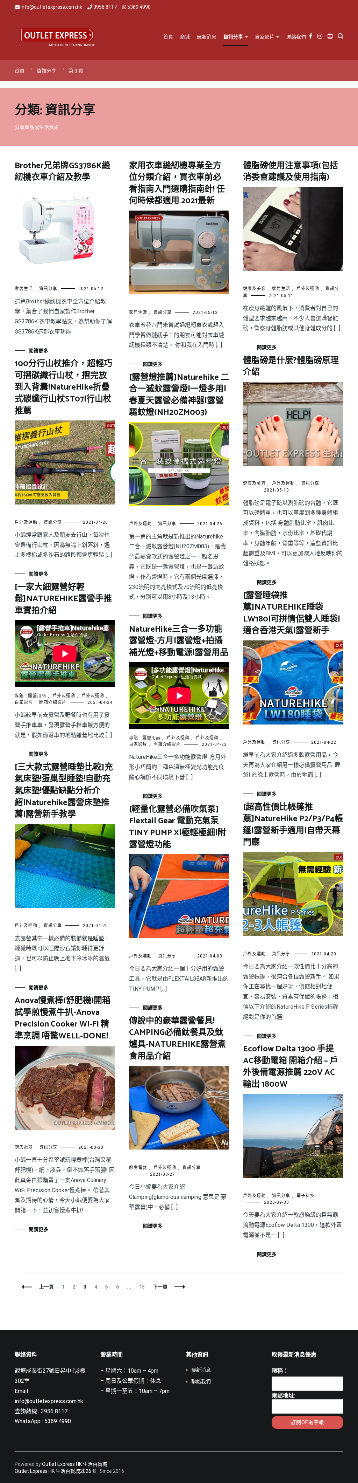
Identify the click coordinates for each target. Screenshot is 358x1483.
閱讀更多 (38, 350)
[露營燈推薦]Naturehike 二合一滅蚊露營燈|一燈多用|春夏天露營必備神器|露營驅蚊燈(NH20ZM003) (179, 395)
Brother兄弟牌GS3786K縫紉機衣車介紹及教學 (62, 172)
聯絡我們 (296, 37)
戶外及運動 (307, 288)
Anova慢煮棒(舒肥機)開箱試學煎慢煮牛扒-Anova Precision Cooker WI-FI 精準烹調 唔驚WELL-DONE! (62, 1018)
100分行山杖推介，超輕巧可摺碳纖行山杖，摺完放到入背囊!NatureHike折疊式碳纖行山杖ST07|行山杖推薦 (63, 387)
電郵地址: (283, 1395)
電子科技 (305, 1195)
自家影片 (264, 37)
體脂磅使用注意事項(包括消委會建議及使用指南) (290, 172)
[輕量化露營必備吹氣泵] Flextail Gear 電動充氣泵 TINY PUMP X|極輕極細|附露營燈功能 (177, 827)
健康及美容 (254, 288)
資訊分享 (233, 37)
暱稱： (280, 1370)
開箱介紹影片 (52, 702)
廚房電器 (24, 1147)
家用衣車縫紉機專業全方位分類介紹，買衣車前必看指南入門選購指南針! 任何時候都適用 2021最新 (177, 183)
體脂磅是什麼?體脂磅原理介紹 (291, 366)
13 (142, 1287)
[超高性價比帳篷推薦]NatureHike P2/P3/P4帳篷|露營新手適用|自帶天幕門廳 (293, 825)
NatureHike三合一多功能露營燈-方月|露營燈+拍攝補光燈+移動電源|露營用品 (178, 641)
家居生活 (24, 288)
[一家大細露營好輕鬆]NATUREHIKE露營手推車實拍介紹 (63, 599)
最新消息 (206, 37)
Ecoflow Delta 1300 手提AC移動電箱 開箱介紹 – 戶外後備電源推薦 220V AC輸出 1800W (290, 1066)
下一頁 (160, 1287)
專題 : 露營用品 (30, 695)
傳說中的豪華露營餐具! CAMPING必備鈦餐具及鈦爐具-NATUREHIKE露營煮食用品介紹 (177, 1038)
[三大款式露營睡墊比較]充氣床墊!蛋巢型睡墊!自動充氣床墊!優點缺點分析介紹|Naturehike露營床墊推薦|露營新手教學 (64, 791)
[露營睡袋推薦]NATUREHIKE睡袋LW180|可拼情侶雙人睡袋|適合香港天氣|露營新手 (291, 613)
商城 (185, 37)
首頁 (168, 37)
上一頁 (46, 1287)
